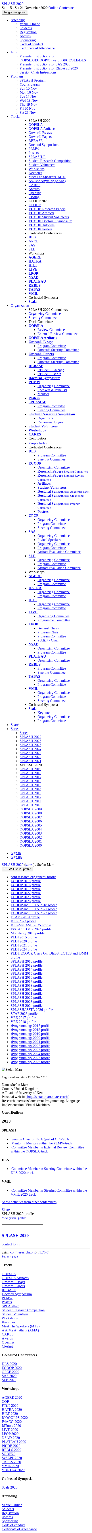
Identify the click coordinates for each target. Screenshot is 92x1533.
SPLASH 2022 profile (26, 997)
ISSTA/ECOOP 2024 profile (31, 929)
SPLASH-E (37, 157)
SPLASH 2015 (30, 785)
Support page (10, 1256)
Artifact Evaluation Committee (59, 552)
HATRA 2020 (12, 1409)
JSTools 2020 (11, 1426)
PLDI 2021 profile (24, 945)
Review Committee (51, 330)
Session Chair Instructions (38, 72)
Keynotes (35, 173)
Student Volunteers (42, 165)
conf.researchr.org (23, 1252)
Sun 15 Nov (28, 88)
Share (6, 1209)
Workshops (36, 169)
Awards (25, 36)
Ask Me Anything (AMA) (47, 181)
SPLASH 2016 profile (26, 977)
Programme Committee (54, 620)
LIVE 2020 (10, 1430)
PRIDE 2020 (11, 1446)
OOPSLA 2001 (31, 841)
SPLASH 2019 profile (26, 989)
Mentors (43, 394)
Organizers (45, 418)
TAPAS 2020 (11, 1462)
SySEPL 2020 (12, 1458)
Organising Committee (53, 616)
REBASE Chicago (51, 370)
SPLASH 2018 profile (26, 985)
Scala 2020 (9, 1487)
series (29, 864)
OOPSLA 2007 (31, 817)
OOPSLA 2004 (31, 829)
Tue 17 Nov (28, 96)
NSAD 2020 (11, 1438)
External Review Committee (57, 334)
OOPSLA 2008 (31, 813)
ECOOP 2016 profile (26, 885)
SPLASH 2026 (30, 741)
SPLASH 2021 (30, 761)
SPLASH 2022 (30, 757)
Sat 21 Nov (28, 112)
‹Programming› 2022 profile (30, 1046)
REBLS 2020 (11, 1450)
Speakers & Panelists (52, 390)
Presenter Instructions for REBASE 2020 (49, 68)
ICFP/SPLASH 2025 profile (31, 925)
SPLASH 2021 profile (26, 993)
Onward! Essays (40, 133)
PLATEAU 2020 (14, 1442)
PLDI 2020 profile (24, 941)
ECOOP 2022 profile (26, 893)
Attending (18, 20)
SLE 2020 (9, 1380)
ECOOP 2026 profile (26, 901)
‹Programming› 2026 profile (30, 1062)
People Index (38, 443)
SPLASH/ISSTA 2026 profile (32, 1009)
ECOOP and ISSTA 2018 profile (34, 905)
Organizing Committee (45, 313)
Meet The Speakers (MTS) (47, 177)
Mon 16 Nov (29, 92)
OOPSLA (36, 124)
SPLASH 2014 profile (26, 969)
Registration (28, 32)
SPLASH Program (33, 80)
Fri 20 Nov (27, 108)
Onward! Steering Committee (58, 350)
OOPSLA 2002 (31, 837)
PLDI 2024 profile (24, 949)
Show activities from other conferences (29, 1202)
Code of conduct (31, 44)
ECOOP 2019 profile (26, 889)
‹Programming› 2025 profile (30, 1058)
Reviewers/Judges (50, 422)
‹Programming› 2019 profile (30, 1034)
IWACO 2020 (12, 1422)
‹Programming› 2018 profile (30, 1030)
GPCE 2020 (10, 1372)
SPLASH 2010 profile (26, 961)
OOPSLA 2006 (31, 821)
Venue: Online (30, 24)
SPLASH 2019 (30, 769)
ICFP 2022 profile (23, 921)
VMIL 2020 (10, 1466)
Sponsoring (28, 40)
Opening (35, 193)
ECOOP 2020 (12, 1368)
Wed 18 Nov (29, 100)
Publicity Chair (48, 640)
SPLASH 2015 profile (26, 973)
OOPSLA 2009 (31, 809)
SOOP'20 (8, 1454)
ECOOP (35, 205)
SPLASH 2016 (30, 781)
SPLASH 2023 (30, 753)
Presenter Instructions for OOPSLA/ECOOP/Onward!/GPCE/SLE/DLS (53, 58)
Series (24, 733)
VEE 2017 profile (23, 1018)
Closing (34, 197)
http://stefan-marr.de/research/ (47, 1097)
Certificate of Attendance (37, 48)
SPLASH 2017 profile (26, 981)
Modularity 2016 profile (27, 933)
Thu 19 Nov (28, 104)
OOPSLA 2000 (31, 845)
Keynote (44, 713)
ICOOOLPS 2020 (15, 1417)
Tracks (15, 116)
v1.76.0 (43, 1252)
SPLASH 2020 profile (17, 869)
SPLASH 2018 (30, 773)
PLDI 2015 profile (24, 937)
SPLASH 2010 (30, 805)
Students (26, 28)
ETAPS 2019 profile (25, 917)
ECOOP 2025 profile (26, 897)
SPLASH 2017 (30, 777)
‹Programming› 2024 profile (30, 1054)
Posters (34, 153)
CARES (34, 185)
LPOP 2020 (10, 1434)
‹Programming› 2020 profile (30, 1038)
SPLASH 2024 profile (26, 1005)
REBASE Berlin (49, 374)
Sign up (16, 857)
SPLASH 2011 (30, 801)
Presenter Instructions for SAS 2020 (45, 64)
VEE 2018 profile (23, 1022)
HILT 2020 (10, 1413)
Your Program (30, 84)
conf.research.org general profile (33, 877)
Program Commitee (51, 406)
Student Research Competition (50, 161)
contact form (10, 1244)
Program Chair (48, 632)
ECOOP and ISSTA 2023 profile (34, 913)
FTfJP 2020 (10, 1405)
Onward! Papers (40, 137)
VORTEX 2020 (13, 1470)
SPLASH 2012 (30, 797)
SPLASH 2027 (30, 737)
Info (14, 52)
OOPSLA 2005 (31, 825)
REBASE (36, 141)
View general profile (14, 1218)
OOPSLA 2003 (31, 833)
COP (5, 1401)
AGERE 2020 (12, 1397)
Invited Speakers (49, 540)
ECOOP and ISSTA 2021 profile (34, 909)
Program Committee (52, 346)
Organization (20, 305)
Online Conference (61, 8)
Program (17, 76)
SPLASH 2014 (30, 789)
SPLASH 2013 (30, 793)
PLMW (34, 149)
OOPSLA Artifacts (42, 128)
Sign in (16, 853)
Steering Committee (42, 318)
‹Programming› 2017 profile (30, 1026)
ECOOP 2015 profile (26, 881)
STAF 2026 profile (24, 1014)
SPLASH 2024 (30, 749)
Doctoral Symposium (44, 145)
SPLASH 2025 (30, 745)
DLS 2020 (9, 1364)
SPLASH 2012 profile (26, 965)
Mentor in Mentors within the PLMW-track (41, 1143)
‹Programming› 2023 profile (30, 1050)
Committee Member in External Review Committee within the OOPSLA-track (47, 1149)
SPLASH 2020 (12, 864)
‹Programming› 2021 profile (30, 1042)
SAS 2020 (9, 1376)
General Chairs (48, 628)
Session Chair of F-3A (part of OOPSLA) (40, 1139)
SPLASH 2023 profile (26, 1001)
